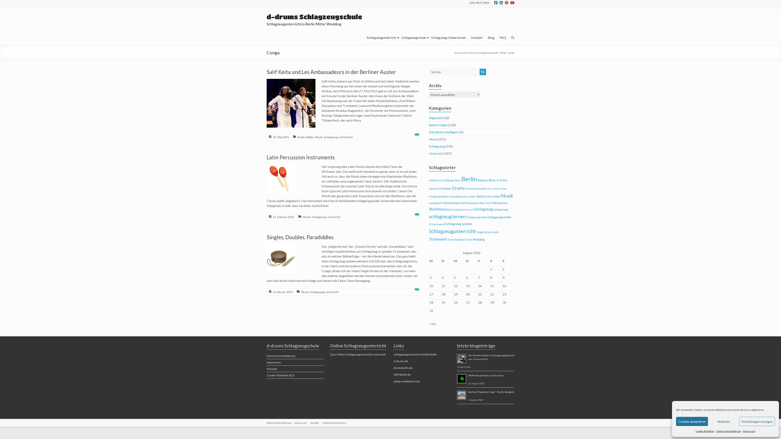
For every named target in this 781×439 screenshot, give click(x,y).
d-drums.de (401, 361)
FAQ (503, 37)
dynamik (481, 188)
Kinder (488, 196)
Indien (472, 196)
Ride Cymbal (453, 209)
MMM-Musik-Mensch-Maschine (486, 375)
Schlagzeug (331, 137)
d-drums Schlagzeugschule (314, 17)
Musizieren (473, 203)
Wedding (478, 239)
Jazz (479, 196)
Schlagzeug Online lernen (448, 37)
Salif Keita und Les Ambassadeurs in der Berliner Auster (331, 72)
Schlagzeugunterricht (381, 37)
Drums (458, 188)
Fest (496, 188)
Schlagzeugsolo (436, 224)
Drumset (470, 188)
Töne (469, 239)
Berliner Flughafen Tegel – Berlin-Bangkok (491, 391)
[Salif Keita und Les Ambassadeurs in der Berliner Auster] (291, 82)
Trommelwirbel (456, 239)
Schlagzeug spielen (458, 224)
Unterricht (346, 137)
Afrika (440, 180)
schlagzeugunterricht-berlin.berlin (415, 354)
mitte (496, 196)
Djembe (433, 188)
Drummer (445, 188)
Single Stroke (484, 232)
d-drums (501, 180)
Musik (319, 137)
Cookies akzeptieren (692, 421)
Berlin (469, 179)
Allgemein (436, 118)
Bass (458, 180)
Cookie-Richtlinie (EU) (280, 375)
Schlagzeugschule (413, 37)
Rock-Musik (467, 209)
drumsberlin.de (403, 367)
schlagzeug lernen (447, 216)
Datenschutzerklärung (728, 431)
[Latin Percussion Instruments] (281, 167)
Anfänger (449, 180)
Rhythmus (437, 209)
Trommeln (438, 239)
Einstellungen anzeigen (757, 421)
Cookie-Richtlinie (705, 431)
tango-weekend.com (407, 381)
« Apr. (433, 324)
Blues (492, 180)
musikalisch (435, 203)
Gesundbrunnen (458, 196)
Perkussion (499, 203)
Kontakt (477, 37)
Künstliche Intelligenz (444, 132)
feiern (489, 188)
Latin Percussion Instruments (301, 157)
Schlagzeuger (501, 209)
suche (495, 232)
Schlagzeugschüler (499, 217)
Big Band (483, 180)
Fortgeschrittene (438, 196)
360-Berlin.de (402, 374)
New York (485, 203)
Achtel (432, 180)
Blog (491, 37)
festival (503, 188)
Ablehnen (723, 421)
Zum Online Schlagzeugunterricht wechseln (358, 354)
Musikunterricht (454, 203)
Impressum (749, 431)
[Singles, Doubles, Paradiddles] (281, 247)
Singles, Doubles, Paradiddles (300, 237)
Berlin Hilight (306, 137)
